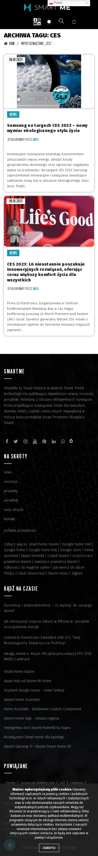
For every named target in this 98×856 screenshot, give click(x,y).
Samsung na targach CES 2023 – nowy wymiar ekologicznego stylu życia (47, 128)
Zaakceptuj (49, 848)
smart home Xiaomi (44, 544)
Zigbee (77, 573)
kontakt (9, 519)
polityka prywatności (20, 530)
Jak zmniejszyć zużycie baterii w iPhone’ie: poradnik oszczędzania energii (46, 624)
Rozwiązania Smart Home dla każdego (34, 737)
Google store (70, 550)
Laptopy (77, 783)
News (13, 114)
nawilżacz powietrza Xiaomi (55, 561)
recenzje (11, 481)
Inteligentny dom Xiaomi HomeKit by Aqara (37, 728)
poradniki (11, 500)
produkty (11, 491)
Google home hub (43, 550)
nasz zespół (13, 510)
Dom (11, 43)
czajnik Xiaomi (58, 556)
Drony (10, 783)
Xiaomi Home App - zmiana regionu (31, 718)
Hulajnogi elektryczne (38, 783)
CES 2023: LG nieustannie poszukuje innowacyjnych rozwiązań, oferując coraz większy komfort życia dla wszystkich (46, 272)
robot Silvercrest (31, 573)
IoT (62, 783)
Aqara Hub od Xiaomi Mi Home (27, 681)
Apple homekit (32, 556)
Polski (57, 3)
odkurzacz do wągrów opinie (27, 567)
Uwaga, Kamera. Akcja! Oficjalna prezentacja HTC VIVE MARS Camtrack (48, 656)
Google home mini (76, 544)
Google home (14, 550)
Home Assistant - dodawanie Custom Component (42, 709)
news (8, 472)
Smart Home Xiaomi (19, 671)
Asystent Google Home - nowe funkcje (34, 690)
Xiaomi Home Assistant (21, 699)
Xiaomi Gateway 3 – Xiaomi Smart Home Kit (37, 746)
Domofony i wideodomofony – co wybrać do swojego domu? (48, 608)
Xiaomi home (58, 573)
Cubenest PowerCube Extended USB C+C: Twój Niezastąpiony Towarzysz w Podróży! (42, 640)
